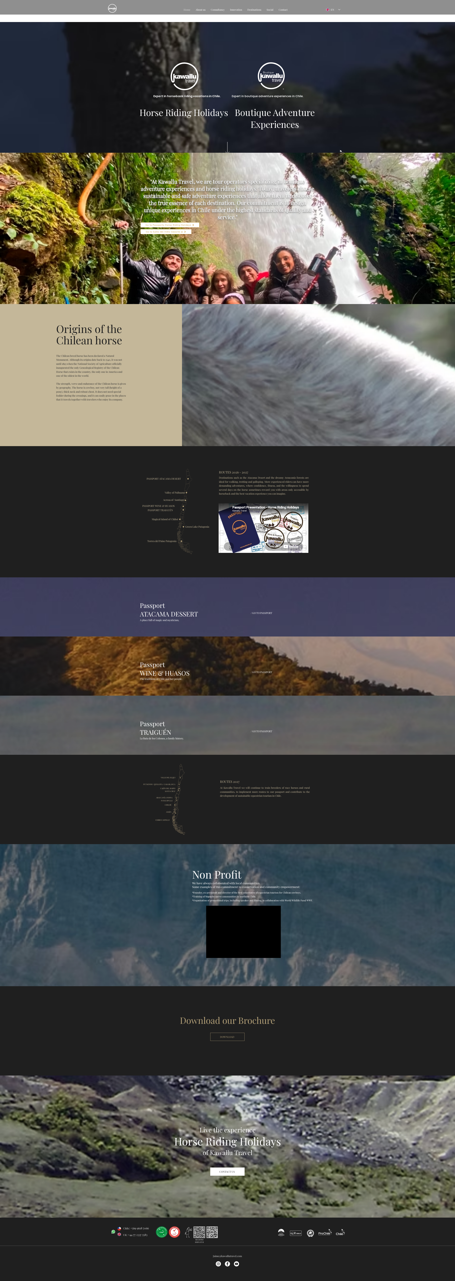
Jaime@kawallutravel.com (227, 1256)
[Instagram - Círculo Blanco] (218, 1263)
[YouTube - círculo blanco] (236, 1263)
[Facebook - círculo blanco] (227, 1263)
